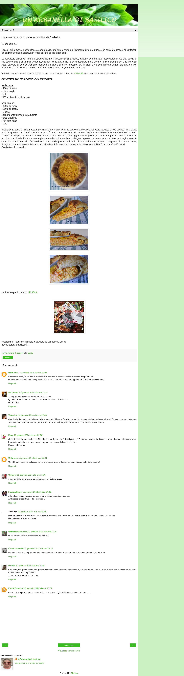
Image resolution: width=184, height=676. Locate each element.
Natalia (11, 565)
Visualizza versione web (69, 651)
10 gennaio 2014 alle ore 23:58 (28, 435)
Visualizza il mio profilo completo (29, 663)
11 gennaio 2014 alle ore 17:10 (42, 531)
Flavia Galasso (15, 588)
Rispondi (12, 383)
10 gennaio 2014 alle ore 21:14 (33, 392)
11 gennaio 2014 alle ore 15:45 (32, 512)
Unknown (13, 372)
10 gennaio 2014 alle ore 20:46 (33, 372)
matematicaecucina (17, 531)
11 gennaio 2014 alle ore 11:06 (31, 475)
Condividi (8, 357)
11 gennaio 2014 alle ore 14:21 (37, 492)
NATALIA (78, 73)
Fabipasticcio (15, 492)
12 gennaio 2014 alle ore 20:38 (30, 565)
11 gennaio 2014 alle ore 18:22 (38, 548)
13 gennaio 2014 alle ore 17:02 (38, 588)
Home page (69, 645)
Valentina (12, 415)
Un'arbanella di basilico (29, 659)
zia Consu (13, 392)
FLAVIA (33, 292)
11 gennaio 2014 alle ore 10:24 (33, 458)
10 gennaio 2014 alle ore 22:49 (32, 415)
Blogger (74, 673)
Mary (10, 435)
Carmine (12, 475)
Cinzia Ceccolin (16, 548)
